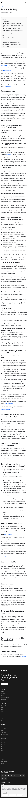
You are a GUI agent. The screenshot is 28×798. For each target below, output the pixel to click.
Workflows (3, 693)
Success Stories (4, 734)
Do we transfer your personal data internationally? (13, 30)
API (2, 712)
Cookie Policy (8, 86)
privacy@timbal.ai (7, 70)
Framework (3, 705)
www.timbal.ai (4, 65)
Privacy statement (6, 21)
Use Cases (3, 732)
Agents (2, 691)
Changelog (3, 744)
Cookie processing (6, 46)
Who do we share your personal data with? (12, 28)
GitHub (2, 751)
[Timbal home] (2, 2)
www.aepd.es (4, 556)
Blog (2, 746)
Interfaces (3, 695)
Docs (2, 740)
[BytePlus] (23, 775)
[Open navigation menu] (25, 2)
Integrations (3, 699)
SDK (2, 707)
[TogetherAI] (14, 775)
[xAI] (11, 775)
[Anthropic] (5, 775)
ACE (2, 718)
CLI (2, 709)
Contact (2, 763)
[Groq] (17, 775)
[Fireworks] (20, 775)
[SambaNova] (5, 778)
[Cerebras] (2, 778)
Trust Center (3, 728)
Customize (5, 794)
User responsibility (6, 39)
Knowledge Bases (5, 697)
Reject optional (12, 794)
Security (2, 726)
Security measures (6, 40)
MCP (2, 720)
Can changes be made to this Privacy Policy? (12, 44)
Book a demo (4, 683)
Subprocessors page (8, 403)
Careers (2, 757)
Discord (2, 748)
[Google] (8, 775)
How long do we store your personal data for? (12, 32)
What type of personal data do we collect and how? (13, 23)
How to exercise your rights (8, 37)
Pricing (2, 759)
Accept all (20, 794)
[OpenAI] (2, 775)
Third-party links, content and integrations (11, 42)
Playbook (3, 742)
